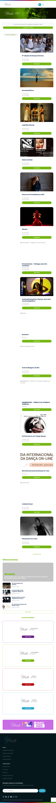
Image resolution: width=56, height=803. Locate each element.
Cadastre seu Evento (8, 775)
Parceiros (5, 772)
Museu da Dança (7, 759)
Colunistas (5, 769)
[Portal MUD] (20, 5)
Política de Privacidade (36, 800)
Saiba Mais (37, 64)
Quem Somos (6, 766)
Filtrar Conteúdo (10, 35)
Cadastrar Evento (28, 27)
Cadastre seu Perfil (7, 778)
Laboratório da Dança (8, 750)
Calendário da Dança (8, 753)
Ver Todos (28, 611)
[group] (28, 725)
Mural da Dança (7, 756)
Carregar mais (37, 554)
